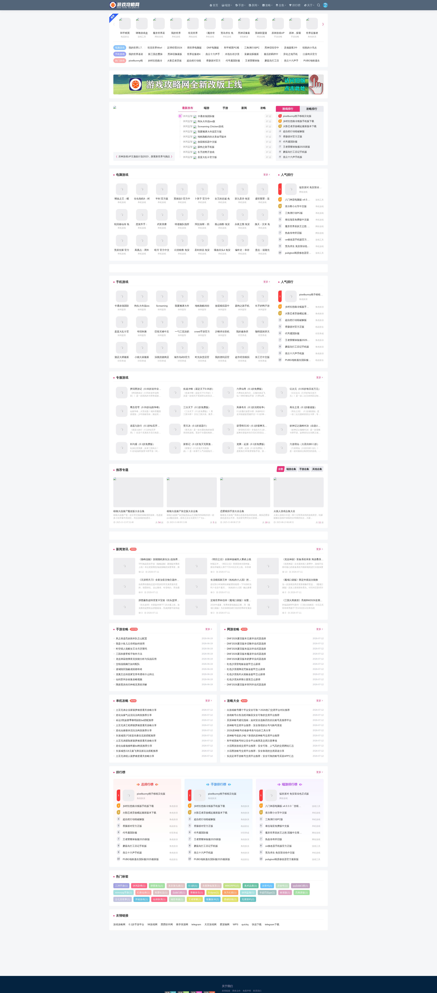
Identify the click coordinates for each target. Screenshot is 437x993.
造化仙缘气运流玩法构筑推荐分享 (134, 715)
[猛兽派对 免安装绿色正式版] (291, 189)
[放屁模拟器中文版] (222, 296)
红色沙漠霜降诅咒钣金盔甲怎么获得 (246, 669)
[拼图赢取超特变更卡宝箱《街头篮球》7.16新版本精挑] (124, 607)
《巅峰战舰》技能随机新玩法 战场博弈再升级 (163, 559)
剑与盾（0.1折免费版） (142, 444)
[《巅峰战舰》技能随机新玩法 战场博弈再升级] (124, 566)
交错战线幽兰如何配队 (128, 664)
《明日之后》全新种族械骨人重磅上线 (230, 559)
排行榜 (296, 5)
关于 (310, 5)
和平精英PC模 (231, 47)
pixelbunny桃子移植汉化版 (297, 116)
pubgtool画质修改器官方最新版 (301, 252)
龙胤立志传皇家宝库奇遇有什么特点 (135, 674)
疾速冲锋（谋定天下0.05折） (198, 388)
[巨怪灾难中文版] (162, 322)
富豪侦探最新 (251, 54)
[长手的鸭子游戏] (262, 296)
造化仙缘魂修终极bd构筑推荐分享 (134, 745)
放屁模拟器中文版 (207, 141)
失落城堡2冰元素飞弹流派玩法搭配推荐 (137, 751)
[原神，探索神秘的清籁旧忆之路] (295, 23)
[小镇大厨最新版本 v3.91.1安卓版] (142, 348)
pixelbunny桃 (136, 60)
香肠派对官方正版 (292, 136)
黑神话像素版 (175, 54)
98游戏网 (152, 924)
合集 (281, 5)
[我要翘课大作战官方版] (182, 296)
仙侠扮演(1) (159, 899)
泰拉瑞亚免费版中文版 (297, 219)
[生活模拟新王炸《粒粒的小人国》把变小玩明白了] (196, 586)
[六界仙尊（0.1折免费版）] (228, 392)
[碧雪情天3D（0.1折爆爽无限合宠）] (228, 429)
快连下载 (257, 924)
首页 (215, 5)
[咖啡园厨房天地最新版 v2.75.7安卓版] (262, 322)
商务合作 (236, 991)
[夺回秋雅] (142, 322)
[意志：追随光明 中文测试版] (262, 240)
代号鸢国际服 (233, 60)
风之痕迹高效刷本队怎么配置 (131, 638)
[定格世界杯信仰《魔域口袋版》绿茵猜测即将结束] (196, 607)
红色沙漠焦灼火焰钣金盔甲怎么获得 (246, 674)
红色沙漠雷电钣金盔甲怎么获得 (243, 664)
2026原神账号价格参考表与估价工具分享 (249, 730)
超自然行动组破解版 (294, 131)
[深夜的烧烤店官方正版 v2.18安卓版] (162, 348)
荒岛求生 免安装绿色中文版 (299, 246)
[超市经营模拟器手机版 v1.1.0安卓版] (242, 348)
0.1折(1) (192, 885)
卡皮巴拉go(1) (267, 892)
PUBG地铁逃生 (312, 60)
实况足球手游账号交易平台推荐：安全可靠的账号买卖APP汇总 (260, 756)
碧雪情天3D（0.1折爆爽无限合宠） (255, 425)
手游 (241, 5)
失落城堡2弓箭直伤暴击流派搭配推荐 (136, 735)
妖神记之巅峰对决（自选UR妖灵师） (309, 425)
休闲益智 (188, 116)
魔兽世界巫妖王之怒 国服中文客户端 (304, 226)
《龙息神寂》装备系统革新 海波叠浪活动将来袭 (307, 559)
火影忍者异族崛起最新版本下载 (299, 126)
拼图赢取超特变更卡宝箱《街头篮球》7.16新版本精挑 (167, 600)
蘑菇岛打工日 (272, 60)
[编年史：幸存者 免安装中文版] (242, 240)
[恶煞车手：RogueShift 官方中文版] (142, 215)
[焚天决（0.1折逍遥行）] (175, 429)
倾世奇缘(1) (177, 899)
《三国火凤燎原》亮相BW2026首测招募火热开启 (308, 600)
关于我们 (227, 986)
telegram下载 (272, 924)
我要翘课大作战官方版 (210, 131)
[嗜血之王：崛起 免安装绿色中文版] (122, 189)
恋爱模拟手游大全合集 (232, 511)
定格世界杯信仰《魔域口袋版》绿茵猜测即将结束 (236, 600)
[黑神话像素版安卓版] (244, 23)
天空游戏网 (210, 924)
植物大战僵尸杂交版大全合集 (182, 511)
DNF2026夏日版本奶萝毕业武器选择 (246, 659)
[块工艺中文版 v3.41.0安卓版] (262, 348)
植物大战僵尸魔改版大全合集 (128, 511)
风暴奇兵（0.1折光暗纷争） (251, 407)
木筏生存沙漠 (232, 54)
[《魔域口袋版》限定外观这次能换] (268, 586)
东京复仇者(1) (175, 885)
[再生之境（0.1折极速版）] (281, 411)
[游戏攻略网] (125, 5)
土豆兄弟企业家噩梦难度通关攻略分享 (136, 710)
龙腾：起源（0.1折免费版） (251, 444)
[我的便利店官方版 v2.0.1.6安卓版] (222, 348)
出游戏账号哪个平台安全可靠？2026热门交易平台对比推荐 (258, 710)
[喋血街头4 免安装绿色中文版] (222, 240)
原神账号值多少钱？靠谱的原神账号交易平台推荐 (253, 735)
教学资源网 (182, 924)
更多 (265, 174)
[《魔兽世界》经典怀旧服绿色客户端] (210, 23)
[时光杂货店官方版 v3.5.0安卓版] (202, 348)
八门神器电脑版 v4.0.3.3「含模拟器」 (305, 199)
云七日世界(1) (122, 899)
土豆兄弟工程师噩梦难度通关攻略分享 (136, 725)
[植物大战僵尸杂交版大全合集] (192, 492)
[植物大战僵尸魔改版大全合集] (138, 492)
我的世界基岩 (136, 54)
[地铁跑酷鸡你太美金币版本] (202, 296)
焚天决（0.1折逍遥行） (195, 425)
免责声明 (247, 991)
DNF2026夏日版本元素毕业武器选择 (246, 638)
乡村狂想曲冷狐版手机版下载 (298, 121)
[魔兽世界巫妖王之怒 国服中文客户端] (159, 23)
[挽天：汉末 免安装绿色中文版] (262, 215)
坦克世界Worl (154, 47)
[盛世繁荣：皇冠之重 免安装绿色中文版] (262, 189)
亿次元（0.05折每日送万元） (305, 388)
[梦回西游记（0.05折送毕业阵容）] (122, 392)
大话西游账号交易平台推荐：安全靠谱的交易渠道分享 (255, 751)
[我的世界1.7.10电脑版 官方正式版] (176, 23)
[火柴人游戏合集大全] (299, 492)
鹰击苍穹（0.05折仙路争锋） (145, 407)
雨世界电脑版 (194, 47)
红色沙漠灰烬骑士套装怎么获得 (243, 679)
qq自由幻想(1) (300, 885)
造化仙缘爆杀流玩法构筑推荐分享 (134, 730)
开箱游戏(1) (141, 899)
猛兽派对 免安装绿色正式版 (314, 187)
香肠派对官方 (213, 60)
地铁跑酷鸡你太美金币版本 (212, 136)
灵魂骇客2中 (290, 47)
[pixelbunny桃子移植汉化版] (291, 296)
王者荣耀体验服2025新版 (296, 146)
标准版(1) (285, 892)
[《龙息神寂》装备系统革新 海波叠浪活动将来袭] (268, 566)
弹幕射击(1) (196, 892)
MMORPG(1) (232, 885)
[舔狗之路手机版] (242, 296)
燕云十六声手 (213, 54)
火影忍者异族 (174, 60)
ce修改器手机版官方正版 (298, 239)
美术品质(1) (250, 885)
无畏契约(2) (248, 899)
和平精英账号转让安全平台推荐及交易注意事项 (252, 740)
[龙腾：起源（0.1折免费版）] (228, 448)
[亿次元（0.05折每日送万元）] (281, 392)
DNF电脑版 (213, 47)
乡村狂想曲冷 (155, 60)
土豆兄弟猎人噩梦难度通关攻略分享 (135, 756)
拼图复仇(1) (157, 885)
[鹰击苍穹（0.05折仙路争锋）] (122, 411)
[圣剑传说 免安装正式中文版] (202, 240)
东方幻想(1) (230, 892)
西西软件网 (167, 924)
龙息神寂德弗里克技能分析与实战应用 (136, 659)
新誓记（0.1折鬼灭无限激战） (199, 444)
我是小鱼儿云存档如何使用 (130, 643)
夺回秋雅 (142, 331)
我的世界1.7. (135, 47)
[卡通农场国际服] (122, 296)
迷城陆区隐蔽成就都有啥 (129, 669)
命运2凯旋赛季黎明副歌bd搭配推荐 (134, 720)
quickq (245, 924)
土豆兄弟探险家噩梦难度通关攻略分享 (136, 740)
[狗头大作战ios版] (142, 296)
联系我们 (257, 991)
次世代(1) (267, 885)
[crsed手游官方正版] (202, 322)
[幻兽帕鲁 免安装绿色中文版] (182, 240)
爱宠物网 (224, 924)
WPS (235, 924)
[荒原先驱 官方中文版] (122, 240)
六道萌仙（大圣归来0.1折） (304, 444)
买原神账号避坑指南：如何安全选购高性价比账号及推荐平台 (259, 720)
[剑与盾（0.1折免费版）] (122, 448)
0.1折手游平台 (136, 924)
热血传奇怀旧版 (293, 233)
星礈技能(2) (230, 899)
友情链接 (226, 991)
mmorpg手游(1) (123, 892)
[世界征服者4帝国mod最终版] (312, 23)
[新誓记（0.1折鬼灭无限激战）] (175, 448)
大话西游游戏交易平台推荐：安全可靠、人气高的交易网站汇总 (260, 745)
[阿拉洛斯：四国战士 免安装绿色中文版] (202, 215)
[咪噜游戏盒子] (142, 23)
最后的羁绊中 (271, 54)
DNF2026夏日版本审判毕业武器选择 (246, 684)
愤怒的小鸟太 (309, 47)
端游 (227, 5)
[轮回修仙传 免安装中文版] (122, 215)
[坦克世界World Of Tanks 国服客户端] (193, 23)
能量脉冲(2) (212, 899)
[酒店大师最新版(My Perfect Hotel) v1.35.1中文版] (122, 348)
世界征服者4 (193, 54)
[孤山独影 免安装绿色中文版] (222, 215)
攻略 (268, 5)
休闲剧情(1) (139, 885)
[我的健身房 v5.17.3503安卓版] (242, 322)
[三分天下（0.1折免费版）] (175, 411)
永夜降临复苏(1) (211, 885)
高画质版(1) (301, 892)
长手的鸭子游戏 (206, 152)
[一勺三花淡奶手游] (182, 322)
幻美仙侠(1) (143, 892)
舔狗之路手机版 (206, 147)
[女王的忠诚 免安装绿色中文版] (222, 189)
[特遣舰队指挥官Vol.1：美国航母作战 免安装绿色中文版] (182, 215)
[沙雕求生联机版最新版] (222, 322)
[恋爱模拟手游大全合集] (245, 492)
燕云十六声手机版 (292, 157)
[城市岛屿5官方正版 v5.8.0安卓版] (182, 348)
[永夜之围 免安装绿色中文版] (242, 215)
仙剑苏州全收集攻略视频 (129, 679)
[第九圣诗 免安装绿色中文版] (242, 189)
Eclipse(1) (213, 892)
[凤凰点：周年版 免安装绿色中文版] (142, 240)
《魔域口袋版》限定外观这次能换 (300, 579)
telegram (196, 924)
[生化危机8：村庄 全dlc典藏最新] (142, 189)
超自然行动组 (194, 60)
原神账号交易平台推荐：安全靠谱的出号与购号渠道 (254, 725)
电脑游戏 (120, 47)
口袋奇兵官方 (310, 54)
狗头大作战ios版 (206, 121)
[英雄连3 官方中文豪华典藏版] (182, 189)
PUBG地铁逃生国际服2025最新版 (303, 360)
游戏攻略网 (119, 924)
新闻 (254, 5)
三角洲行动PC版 (294, 213)
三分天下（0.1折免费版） (197, 407)
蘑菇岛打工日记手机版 (295, 151)
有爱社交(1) (161, 892)
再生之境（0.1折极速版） (303, 407)
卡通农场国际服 (206, 116)
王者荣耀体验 (252, 60)
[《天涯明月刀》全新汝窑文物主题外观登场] (124, 586)
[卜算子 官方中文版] (202, 189)
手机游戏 (120, 54)
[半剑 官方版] (162, 189)
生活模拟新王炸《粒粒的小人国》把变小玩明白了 (236, 579)
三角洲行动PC (251, 47)
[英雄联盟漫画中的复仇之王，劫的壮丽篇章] (261, 23)
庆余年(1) (282, 885)
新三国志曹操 (155, 54)
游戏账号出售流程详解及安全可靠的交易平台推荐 (253, 715)
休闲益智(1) (248, 892)
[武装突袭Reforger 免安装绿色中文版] (162, 215)
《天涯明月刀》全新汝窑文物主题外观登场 (161, 579)
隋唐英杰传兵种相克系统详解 (131, 684)
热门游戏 (120, 60)
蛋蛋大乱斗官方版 (207, 157)
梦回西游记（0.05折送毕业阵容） (148, 388)
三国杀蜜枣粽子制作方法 (129, 653)
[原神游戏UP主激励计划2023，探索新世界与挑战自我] (278, 23)
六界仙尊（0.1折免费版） (250, 388)
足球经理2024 (174, 47)
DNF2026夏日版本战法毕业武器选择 (246, 648)
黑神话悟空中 (272, 47)
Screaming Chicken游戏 (210, 126)
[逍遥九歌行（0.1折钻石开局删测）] (122, 429)
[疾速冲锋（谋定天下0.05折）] (175, 392)
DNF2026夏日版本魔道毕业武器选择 (246, 653)
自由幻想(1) (179, 892)
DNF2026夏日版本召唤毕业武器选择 (246, 643)
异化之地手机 (290, 54)
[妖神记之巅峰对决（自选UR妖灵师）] (281, 429)
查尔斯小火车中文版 (296, 206)
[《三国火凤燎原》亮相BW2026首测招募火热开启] (268, 607)
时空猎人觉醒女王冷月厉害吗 (131, 648)
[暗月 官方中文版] (162, 240)
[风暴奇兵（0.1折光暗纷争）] (228, 411)
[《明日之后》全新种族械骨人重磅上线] (196, 566)
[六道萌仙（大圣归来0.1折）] (281, 448)
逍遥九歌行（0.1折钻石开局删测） (148, 425)
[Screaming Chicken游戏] (162, 296)
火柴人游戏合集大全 (284, 511)
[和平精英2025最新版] (125, 23)
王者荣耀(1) (194, 899)
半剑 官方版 (162, 198)
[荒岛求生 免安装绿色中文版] (227, 23)
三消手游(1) (121, 885)
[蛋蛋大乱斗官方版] (122, 322)
